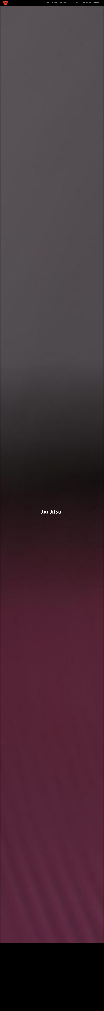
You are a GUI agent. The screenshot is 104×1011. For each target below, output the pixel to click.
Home (47, 3)
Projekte (96, 3)
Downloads (74, 3)
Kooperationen (86, 3)
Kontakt (54, 3)
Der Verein (63, 3)
